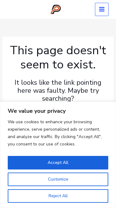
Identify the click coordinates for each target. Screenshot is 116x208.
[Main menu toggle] (102, 9)
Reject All (58, 196)
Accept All (58, 162)
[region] (58, 155)
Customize (58, 179)
